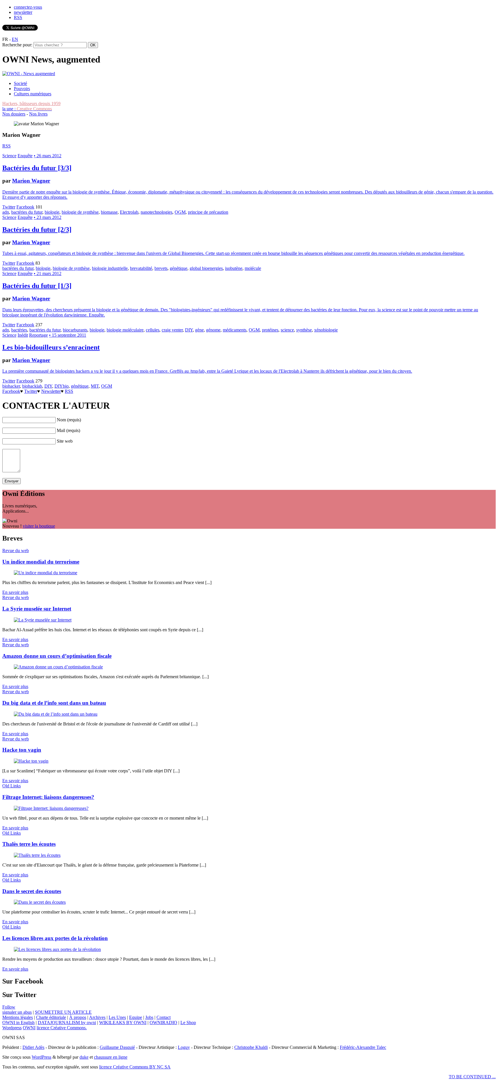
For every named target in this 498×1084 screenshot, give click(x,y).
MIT (95, 386)
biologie (52, 212)
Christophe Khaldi (251, 1047)
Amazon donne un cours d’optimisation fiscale (57, 656)
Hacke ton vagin (21, 750)
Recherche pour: (17, 44)
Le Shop (188, 1022)
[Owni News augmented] (28, 73)
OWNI (29, 1027)
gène (199, 329)
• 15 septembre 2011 (67, 335)
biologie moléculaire (125, 329)
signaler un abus (17, 1012)
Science (9, 155)
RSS (18, 17)
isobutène (233, 268)
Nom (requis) (69, 419)
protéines (270, 329)
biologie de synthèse (80, 212)
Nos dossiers (13, 113)
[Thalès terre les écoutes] (37, 855)
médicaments (234, 329)
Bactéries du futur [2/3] (36, 229)
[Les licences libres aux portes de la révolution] (57, 949)
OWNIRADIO (163, 1022)
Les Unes (117, 1017)
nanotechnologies (156, 212)
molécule (253, 268)
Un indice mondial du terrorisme (40, 562)
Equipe (135, 1017)
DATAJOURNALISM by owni (67, 1022)
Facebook (25, 206)
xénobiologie (326, 329)
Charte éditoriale (51, 1017)
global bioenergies (206, 268)
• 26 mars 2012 (47, 155)
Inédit (23, 335)
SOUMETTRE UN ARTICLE (63, 1012)
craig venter (172, 329)
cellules (152, 329)
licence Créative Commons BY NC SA (135, 1066)
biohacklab (32, 386)
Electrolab (129, 212)
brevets (160, 268)
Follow (8, 1007)
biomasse (109, 212)
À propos (77, 1017)
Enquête (25, 155)
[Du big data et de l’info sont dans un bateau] (55, 714)
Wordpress (12, 1027)
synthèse (304, 329)
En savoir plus (15, 592)
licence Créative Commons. (62, 1027)
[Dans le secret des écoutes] (40, 902)
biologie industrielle (110, 268)
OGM (180, 212)
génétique (178, 268)
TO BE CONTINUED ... (472, 1076)
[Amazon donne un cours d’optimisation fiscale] (58, 666)
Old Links (11, 785)
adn (5, 212)
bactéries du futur (26, 212)
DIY (189, 329)
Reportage (38, 335)
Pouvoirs (22, 88)
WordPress (41, 1057)
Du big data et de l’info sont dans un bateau (54, 703)
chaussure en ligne (110, 1057)
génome (213, 329)
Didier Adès (33, 1047)
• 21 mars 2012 (47, 273)
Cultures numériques (32, 93)
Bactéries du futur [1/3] (36, 285)
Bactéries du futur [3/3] (36, 168)
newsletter (23, 12)
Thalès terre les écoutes (29, 844)
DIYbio (61, 386)
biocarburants (75, 329)
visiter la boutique (39, 526)
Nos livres (38, 113)
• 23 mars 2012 (47, 217)
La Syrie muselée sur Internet (36, 609)
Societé (20, 83)
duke (84, 1057)
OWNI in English (18, 1022)
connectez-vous (28, 7)
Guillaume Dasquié (117, 1047)
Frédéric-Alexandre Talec (363, 1047)
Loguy (184, 1047)
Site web (65, 441)
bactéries (19, 329)
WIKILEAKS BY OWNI (122, 1022)
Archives (97, 1017)
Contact (163, 1017)
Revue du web (15, 550)
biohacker (11, 386)
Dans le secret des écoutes (31, 891)
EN (15, 39)
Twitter (8, 206)
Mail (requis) (68, 430)
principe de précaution (208, 212)
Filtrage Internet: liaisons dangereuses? (48, 797)
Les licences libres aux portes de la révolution (55, 938)
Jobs (149, 1017)
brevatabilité (141, 268)
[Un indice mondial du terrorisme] (45, 572)
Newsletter (51, 391)
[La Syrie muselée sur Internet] (42, 619)
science (287, 329)
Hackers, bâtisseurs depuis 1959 (31, 103)
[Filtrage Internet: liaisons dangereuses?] (51, 808)
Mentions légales (17, 1017)
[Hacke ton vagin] (31, 761)
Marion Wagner (31, 181)
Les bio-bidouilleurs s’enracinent (51, 347)
